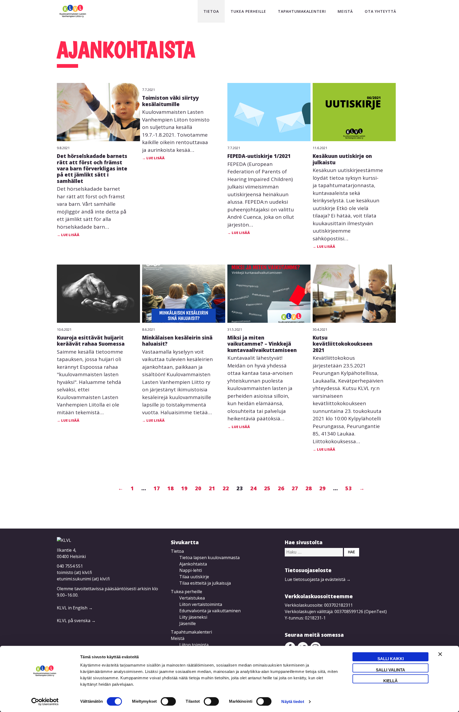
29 (322, 488)
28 (308, 488)
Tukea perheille (248, 11)
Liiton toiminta (194, 645)
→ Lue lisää (68, 234)
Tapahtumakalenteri (302, 11)
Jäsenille (187, 623)
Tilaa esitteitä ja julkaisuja (205, 583)
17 (157, 488)
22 (226, 488)
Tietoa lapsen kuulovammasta (209, 557)
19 (184, 488)
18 (170, 488)
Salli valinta (390, 670)
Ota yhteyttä (380, 11)
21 (212, 488)
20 (198, 488)
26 (281, 488)
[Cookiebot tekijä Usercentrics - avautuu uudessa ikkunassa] (45, 702)
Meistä (345, 11)
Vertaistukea (192, 598)
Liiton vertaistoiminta (200, 604)
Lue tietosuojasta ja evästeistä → (318, 579)
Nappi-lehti (190, 570)
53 (348, 488)
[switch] (168, 701)
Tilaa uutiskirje (194, 577)
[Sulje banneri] (440, 656)
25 (267, 488)
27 (295, 488)
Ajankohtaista (193, 564)
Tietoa (211, 11)
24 (253, 488)
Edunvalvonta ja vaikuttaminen (210, 611)
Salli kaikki (390, 658)
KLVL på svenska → (76, 620)
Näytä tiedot (292, 701)
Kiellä (390, 681)
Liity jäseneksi (193, 617)
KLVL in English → (75, 608)
